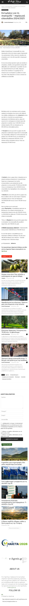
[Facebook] (1, 594)
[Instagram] (2, 594)
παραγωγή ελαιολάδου (6, 379)
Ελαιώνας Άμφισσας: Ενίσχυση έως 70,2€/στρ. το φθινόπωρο (13, 331)
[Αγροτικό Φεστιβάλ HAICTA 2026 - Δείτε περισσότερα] (14, 542)
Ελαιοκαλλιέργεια (8, 6)
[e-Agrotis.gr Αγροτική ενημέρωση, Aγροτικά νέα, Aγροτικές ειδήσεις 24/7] (14, 2)
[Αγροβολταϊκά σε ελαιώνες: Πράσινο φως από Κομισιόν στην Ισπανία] (14, 294)
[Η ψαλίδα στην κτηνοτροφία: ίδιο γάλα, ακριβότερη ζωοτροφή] (14, 454)
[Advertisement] (14, 94)
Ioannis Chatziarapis (9, 22)
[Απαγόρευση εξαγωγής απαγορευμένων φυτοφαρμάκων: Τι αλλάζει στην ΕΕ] (14, 492)
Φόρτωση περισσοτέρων (14, 528)
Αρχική (2, 6)
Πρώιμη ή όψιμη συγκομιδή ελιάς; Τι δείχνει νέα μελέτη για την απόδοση (14, 359)
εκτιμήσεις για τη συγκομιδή (8, 376)
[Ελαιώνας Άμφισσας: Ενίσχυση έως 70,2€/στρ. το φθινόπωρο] (14, 322)
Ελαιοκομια (17, 376)
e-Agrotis (3, 278)
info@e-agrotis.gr (11, 587)
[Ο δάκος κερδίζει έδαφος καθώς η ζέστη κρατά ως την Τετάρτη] (14, 513)
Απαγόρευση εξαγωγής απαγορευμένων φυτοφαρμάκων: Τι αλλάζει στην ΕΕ (13, 502)
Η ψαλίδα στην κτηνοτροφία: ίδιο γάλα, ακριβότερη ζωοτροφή (13, 463)
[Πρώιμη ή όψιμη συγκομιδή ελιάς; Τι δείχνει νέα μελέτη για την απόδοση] (14, 350)
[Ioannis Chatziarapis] (2, 22)
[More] (21, 26)
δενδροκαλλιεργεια (14, 374)
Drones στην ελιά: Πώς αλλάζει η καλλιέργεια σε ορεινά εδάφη (13, 275)
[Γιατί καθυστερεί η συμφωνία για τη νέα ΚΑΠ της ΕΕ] (14, 473)
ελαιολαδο (23, 376)
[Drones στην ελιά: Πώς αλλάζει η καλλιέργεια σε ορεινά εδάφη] (14, 266)
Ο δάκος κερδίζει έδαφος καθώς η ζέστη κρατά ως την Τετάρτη (13, 522)
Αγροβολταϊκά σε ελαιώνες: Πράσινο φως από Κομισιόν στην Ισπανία (14, 303)
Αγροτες (7, 374)
